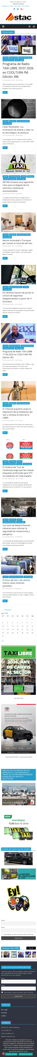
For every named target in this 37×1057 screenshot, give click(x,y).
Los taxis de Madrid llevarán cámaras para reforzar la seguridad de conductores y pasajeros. (16, 529)
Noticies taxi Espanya (9, 179)
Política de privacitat (26, 1054)
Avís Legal (4, 1010)
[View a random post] (34, 26)
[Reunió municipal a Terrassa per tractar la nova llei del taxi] (18, 214)
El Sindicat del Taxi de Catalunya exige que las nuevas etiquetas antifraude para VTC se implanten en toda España (18, 471)
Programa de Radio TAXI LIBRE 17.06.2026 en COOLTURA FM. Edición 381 (17, 354)
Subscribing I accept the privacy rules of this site (18, 934)
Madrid (19, 461)
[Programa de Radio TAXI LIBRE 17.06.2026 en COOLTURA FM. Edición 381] (18, 324)
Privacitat (4, 1013)
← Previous (6, 610)
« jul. (2, 641)
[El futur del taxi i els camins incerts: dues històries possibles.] (18, 557)
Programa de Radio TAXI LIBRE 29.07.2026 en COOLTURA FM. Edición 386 (18, 70)
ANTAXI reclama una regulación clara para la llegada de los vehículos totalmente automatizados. (18, 186)
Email (2, 927)
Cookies (3, 1016)
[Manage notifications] (3, 1053)
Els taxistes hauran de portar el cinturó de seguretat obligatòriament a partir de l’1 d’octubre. (18, 297)
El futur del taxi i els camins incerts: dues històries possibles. (16, 583)
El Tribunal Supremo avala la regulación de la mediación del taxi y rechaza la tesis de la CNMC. (18, 413)
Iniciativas (12, 121)
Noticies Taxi (13, 57)
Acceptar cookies (11, 1054)
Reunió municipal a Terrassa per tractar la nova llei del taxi (17, 242)
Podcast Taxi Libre (8, 60)
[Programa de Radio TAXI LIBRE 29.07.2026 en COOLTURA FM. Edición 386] (18, 37)
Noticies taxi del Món (23, 121)
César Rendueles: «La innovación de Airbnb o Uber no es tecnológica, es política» (18, 129)
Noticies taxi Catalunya (25, 57)
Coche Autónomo (14, 176)
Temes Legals (19, 60)
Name (3, 920)
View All (31, 948)
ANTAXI (5, 176)
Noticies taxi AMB (14, 346)
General (6, 57)
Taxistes (26, 287)
